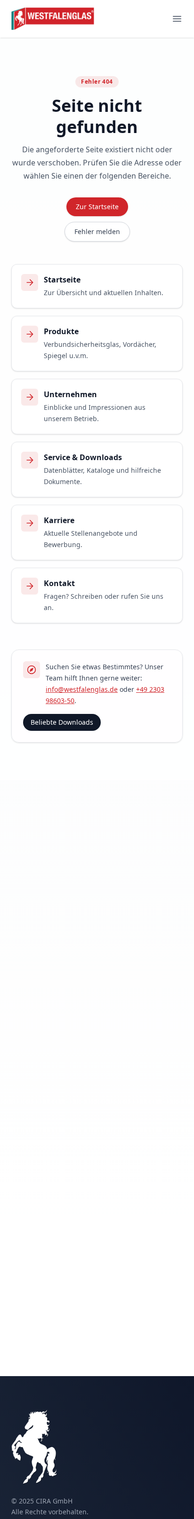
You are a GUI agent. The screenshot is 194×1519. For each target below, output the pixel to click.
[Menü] (177, 18)
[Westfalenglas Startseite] (53, 19)
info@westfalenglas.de (82, 689)
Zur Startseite (97, 206)
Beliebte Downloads (62, 722)
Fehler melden (97, 231)
